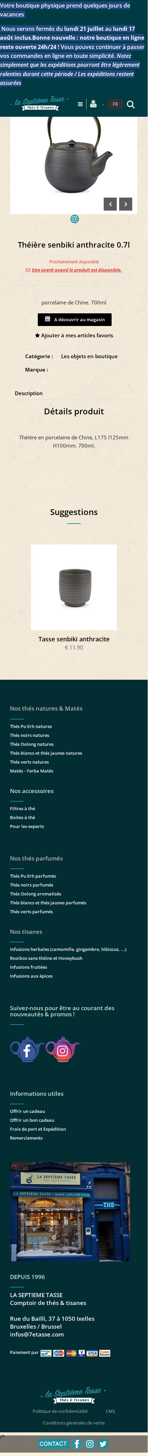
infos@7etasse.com (37, 1334)
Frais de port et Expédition (38, 1129)
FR (115, 104)
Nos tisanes (26, 932)
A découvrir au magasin (78, 319)
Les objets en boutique (89, 356)
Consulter (74, 587)
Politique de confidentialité (60, 1411)
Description (29, 393)
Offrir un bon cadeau (32, 1120)
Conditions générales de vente (74, 1423)
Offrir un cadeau (27, 1111)
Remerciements (26, 1138)
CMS (110, 1411)
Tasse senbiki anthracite (74, 639)
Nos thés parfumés (36, 858)
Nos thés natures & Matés (46, 708)
